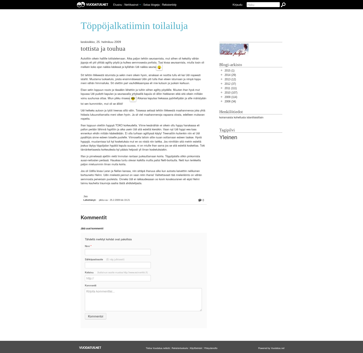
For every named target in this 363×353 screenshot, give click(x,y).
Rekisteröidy (169, 5)
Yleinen (228, 137)
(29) (230, 75)
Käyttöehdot (196, 348)
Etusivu (117, 5)
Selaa (151, 5)
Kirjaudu (237, 5)
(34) (230, 101)
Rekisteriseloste (180, 348)
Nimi (88, 246)
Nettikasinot (131, 5)
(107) (231, 92)
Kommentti (90, 285)
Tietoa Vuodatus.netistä (158, 348)
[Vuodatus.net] (90, 347)
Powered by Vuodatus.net (271, 348)
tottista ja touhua (103, 49)
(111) (231, 88)
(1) (229, 70)
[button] (140, 4)
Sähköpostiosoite (105, 259)
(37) (230, 83)
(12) (230, 79)
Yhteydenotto (210, 348)
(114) (231, 97)
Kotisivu (116, 272)
